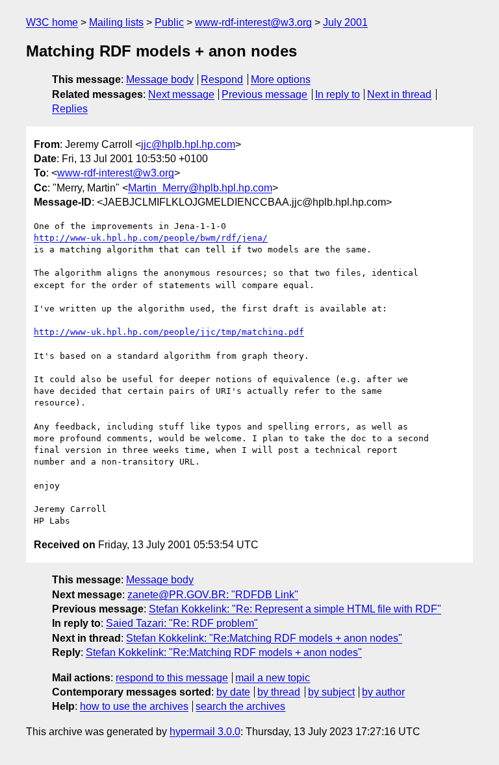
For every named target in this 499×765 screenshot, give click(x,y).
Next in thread (399, 94)
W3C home (52, 22)
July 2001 (345, 22)
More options (281, 79)
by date (233, 692)
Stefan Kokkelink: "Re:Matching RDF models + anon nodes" (264, 638)
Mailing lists (116, 22)
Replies (70, 108)
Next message (181, 94)
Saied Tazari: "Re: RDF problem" (182, 623)
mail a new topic (272, 677)
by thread (278, 692)
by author (383, 692)
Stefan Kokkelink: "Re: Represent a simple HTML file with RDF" (295, 608)
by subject (331, 692)
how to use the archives (134, 706)
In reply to (337, 94)
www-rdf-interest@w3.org (253, 22)
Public (169, 22)
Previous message (264, 94)
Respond (222, 79)
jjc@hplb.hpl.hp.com (188, 144)
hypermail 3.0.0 (205, 731)
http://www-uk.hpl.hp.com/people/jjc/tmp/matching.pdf (169, 332)
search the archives (240, 706)
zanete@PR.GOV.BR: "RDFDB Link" (212, 594)
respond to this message (172, 677)
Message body (160, 79)
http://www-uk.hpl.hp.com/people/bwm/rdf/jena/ (151, 238)
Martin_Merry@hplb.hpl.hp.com (200, 187)
